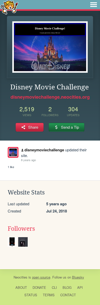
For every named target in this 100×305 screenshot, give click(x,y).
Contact (68, 294)
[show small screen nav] (93, 4)
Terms (49, 294)
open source (41, 277)
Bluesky (78, 277)
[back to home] (9, 7)
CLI (54, 287)
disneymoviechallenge (44, 150)
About (21, 287)
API (80, 287)
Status (30, 294)
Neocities (20, 277)
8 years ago (28, 160)
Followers (21, 228)
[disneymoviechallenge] (13, 152)
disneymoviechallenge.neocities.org (50, 97)
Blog (67, 287)
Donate (39, 287)
